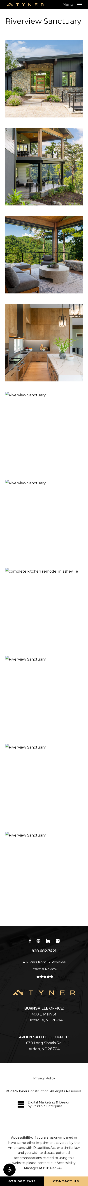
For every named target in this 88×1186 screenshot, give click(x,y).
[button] (9, 1170)
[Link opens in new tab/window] (29, 940)
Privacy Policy (44, 1078)
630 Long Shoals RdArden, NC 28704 (44, 1043)
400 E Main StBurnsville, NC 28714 (44, 1014)
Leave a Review (44, 969)
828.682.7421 (22, 1181)
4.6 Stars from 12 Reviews (44, 962)
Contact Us (66, 1181)
